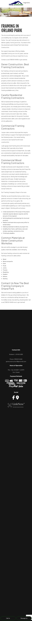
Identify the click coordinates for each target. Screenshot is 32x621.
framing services (12, 53)
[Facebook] (13, 398)
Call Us (8, 618)
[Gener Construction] (16, 3)
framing (12, 42)
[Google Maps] (17, 398)
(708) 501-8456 (18, 359)
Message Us (24, 618)
